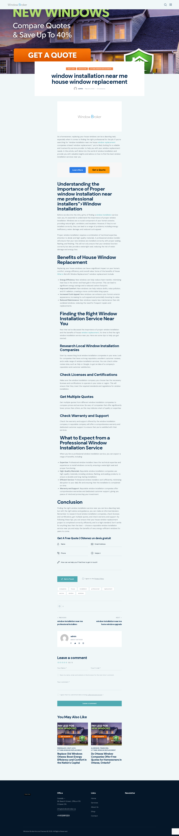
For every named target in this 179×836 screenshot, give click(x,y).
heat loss (71, 68)
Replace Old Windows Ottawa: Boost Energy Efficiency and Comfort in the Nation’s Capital (72, 758)
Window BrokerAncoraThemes (34, 831)
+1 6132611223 (63, 815)
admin (73, 636)
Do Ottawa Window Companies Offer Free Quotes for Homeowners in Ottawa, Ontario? (106, 758)
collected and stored (95, 695)
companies (62, 589)
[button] (60, 606)
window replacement (106, 142)
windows (81, 593)
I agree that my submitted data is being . (81, 695)
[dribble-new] (79, 643)
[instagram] (83, 643)
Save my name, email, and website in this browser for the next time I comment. (87, 675)
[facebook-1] (71, 643)
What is (60, 274)
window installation (104, 215)
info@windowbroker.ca (66, 809)
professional (95, 589)
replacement (108, 589)
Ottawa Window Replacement (100, 68)
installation (83, 589)
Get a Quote (99, 169)
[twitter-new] (75, 643)
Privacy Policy (99, 578)
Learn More (77, 170)
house (73, 589)
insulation (82, 68)
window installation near (84, 193)
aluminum (95, 748)
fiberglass (62, 748)
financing (104, 748)
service (61, 593)
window (71, 593)
